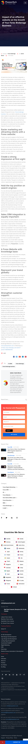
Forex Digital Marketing (10, 487)
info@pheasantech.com (8, 603)
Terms (15, 737)
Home (2, 656)
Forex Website (7, 495)
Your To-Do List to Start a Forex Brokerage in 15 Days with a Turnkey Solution (17, 459)
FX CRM (10, 363)
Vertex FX (3, 628)
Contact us (16, 742)
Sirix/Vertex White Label (10, 497)
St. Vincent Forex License (7, 623)
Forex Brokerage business (9, 366)
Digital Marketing (5, 645)
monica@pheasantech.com (12, 719)
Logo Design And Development (9, 638)
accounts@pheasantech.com (8, 712)
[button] (1, 518)
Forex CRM (7, 490)
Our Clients (4, 664)
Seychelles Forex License (7, 621)
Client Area (4, 649)
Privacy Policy (9, 737)
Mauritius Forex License (7, 619)
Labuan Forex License (6, 617)
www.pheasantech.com (7, 345)
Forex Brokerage (20, 363)
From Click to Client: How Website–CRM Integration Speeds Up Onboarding (16, 451)
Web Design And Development (8, 636)
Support (3, 737)
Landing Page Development (8, 640)
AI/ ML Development (6, 634)
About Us (3, 660)
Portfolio (3, 662)
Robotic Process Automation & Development (12, 651)
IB (4, 492)
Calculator (3, 658)
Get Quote (14, 434)
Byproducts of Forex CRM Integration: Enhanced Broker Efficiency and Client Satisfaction (16, 468)
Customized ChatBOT (6, 643)
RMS (5, 503)
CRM (2, 647)
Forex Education (8, 500)
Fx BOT (5, 508)
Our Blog (3, 666)
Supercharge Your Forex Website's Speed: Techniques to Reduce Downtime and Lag (16, 476)
